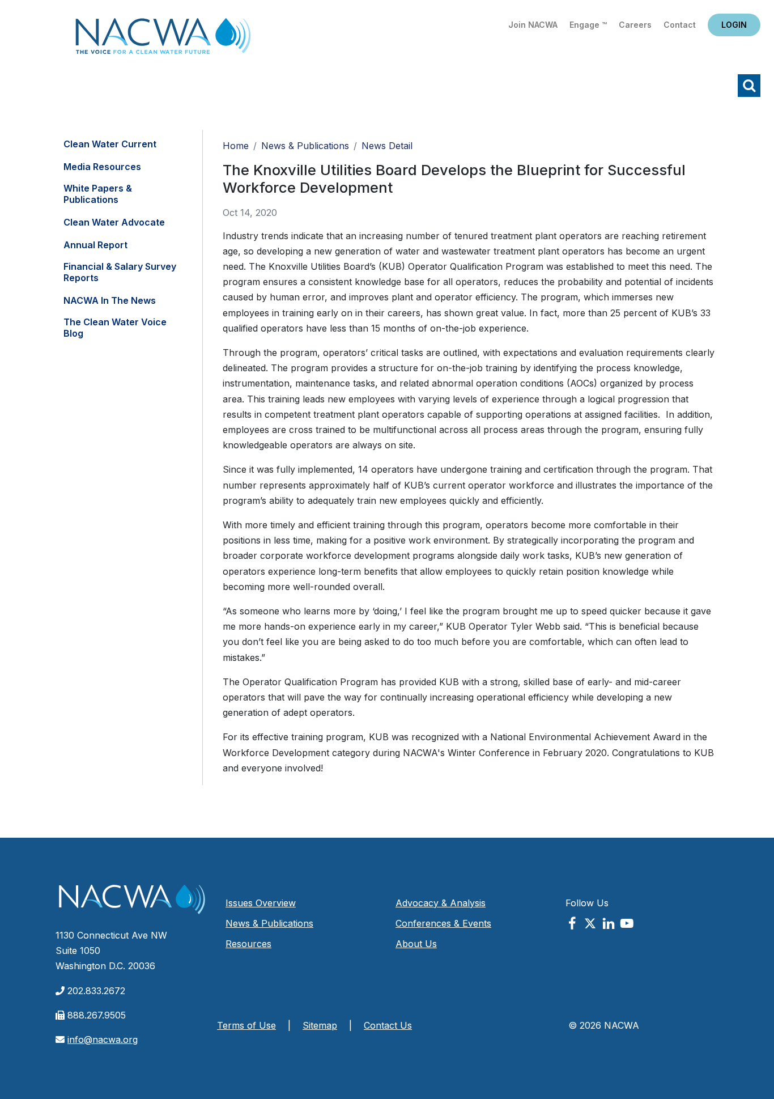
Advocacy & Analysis (440, 903)
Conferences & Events (443, 923)
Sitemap (320, 1025)
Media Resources (102, 166)
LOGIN (734, 24)
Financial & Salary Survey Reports (119, 272)
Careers (635, 24)
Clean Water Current (109, 144)
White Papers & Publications (97, 194)
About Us (416, 943)
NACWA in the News (109, 300)
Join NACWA (533, 24)
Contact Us (388, 1025)
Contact (680, 24)
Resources (248, 943)
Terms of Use (246, 1025)
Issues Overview (261, 903)
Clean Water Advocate (114, 222)
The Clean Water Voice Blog (115, 327)
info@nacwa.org (102, 1039)
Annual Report (95, 245)
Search (749, 85)
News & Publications (305, 145)
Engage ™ (588, 24)
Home (163, 39)
